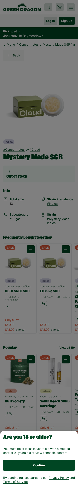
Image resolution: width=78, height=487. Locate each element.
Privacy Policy (59, 478)
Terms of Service (15, 482)
